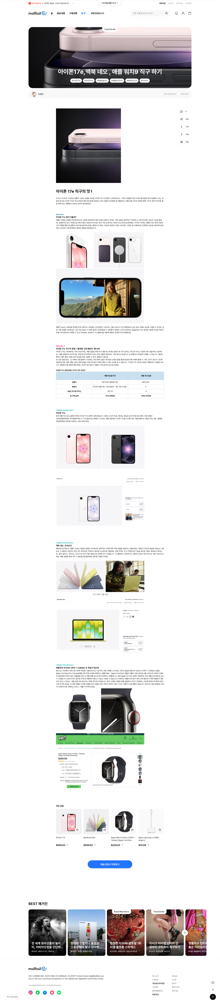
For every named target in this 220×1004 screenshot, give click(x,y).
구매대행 (73, 13)
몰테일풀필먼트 (157, 991)
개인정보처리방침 (158, 983)
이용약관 (155, 980)
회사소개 (155, 976)
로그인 (171, 3)
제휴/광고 (155, 994)
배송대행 (61, 13)
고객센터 (188, 3)
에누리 (174, 983)
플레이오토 (176, 987)
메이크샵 (175, 991)
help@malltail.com (96, 976)
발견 (83, 13)
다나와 (174, 980)
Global (174, 976)
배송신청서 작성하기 (110, 864)
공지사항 (179, 3)
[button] (185, 933)
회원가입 (162, 3)
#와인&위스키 (97, 13)
